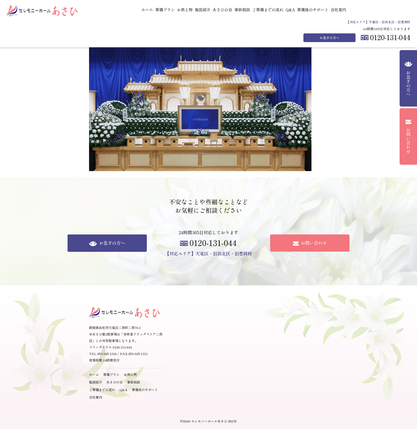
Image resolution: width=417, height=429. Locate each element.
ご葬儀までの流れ (267, 10)
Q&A (290, 10)
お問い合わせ (313, 243)
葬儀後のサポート (312, 10)
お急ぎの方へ (329, 37)
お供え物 (185, 10)
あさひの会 (222, 10)
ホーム (147, 10)
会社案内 (338, 10)
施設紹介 (202, 10)
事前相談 (242, 10)
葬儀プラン (165, 10)
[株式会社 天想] (43, 10)
